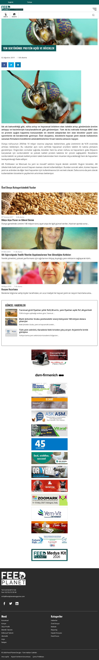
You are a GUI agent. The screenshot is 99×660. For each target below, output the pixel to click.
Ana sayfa (5, 657)
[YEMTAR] (49, 388)
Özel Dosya (55, 623)
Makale (53, 627)
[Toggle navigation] (94, 9)
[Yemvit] (49, 513)
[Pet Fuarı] (49, 485)
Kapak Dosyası (56, 633)
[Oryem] (49, 472)
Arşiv (3, 639)
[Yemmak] (49, 444)
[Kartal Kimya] (49, 402)
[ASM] (49, 416)
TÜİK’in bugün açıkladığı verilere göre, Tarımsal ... (36, 313)
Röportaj (54, 630)
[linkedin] (17, 605)
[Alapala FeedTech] (49, 358)
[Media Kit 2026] (49, 555)
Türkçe (29, 2)
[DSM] (49, 375)
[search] (93, 15)
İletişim (4, 642)
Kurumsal (4, 620)
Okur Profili (5, 627)
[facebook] (4, 605)
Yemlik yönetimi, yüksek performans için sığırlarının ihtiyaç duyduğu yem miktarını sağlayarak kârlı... (46, 258)
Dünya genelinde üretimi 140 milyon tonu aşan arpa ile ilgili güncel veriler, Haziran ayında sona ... (45, 223)
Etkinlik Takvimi (6, 630)
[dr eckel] (49, 458)
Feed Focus (55, 636)
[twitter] (11, 605)
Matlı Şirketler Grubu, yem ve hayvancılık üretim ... (37, 324)
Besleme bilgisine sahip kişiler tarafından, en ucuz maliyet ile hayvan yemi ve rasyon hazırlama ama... (46, 293)
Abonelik (4, 636)
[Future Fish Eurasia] (49, 541)
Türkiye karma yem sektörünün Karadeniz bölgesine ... (39, 335)
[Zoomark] (49, 499)
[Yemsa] (49, 527)
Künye (3, 623)
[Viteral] (49, 430)
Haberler (54, 620)
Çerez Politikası (38, 657)
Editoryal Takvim (7, 633)
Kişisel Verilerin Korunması (21, 657)
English (10, 2)
